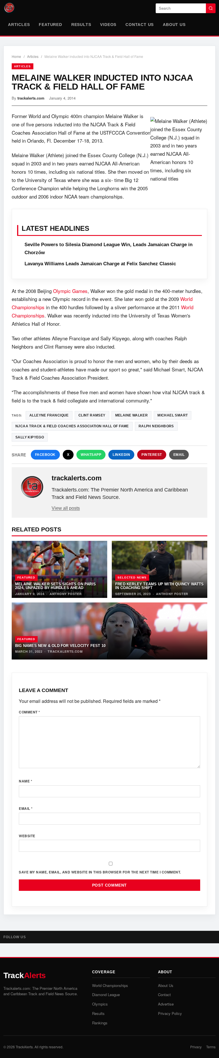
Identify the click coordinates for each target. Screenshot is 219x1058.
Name (25, 781)
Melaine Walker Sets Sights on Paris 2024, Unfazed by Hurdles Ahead (55, 586)
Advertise (166, 1004)
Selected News (132, 577)
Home (16, 56)
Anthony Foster (66, 594)
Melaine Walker (131, 415)
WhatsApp (91, 455)
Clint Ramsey (92, 415)
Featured (50, 24)
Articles (19, 24)
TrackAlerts (24, 1046)
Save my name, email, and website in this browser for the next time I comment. (100, 872)
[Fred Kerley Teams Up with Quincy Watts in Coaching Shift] (159, 569)
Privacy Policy (170, 1013)
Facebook (45, 455)
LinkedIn (121, 455)
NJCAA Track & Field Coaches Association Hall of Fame (72, 426)
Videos (108, 24)
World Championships (110, 985)
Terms (211, 1046)
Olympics (100, 1004)
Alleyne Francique (49, 415)
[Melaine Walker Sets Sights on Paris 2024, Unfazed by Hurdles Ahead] (59, 569)
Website (27, 835)
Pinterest (151, 455)
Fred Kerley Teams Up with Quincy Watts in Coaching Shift (159, 586)
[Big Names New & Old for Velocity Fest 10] (109, 631)
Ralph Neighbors (156, 426)
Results (81, 24)
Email (179, 455)
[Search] (211, 8)
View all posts (66, 508)
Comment (29, 712)
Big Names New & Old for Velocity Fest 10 (60, 646)
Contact (164, 994)
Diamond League (106, 994)
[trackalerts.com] (32, 487)
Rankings (100, 1022)
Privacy (196, 1046)
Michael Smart (172, 415)
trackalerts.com (30, 98)
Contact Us (139, 24)
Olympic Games (70, 290)
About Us (174, 24)
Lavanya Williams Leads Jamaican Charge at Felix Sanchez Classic (100, 263)
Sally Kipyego (29, 437)
